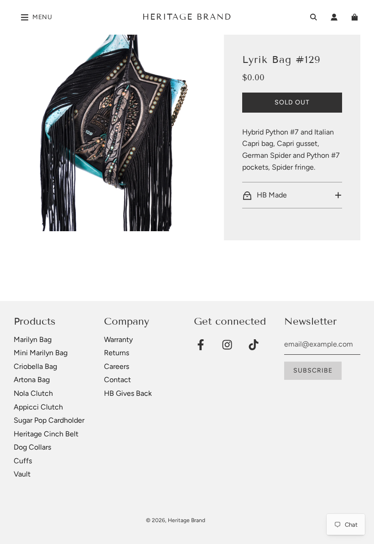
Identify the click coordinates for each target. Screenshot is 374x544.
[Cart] (355, 17)
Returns (116, 352)
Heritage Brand (187, 17)
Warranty (118, 339)
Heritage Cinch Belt (46, 434)
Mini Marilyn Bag (41, 352)
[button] (292, 195)
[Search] (313, 17)
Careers (116, 366)
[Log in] (334, 17)
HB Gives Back (128, 393)
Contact (117, 379)
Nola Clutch (33, 393)
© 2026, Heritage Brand (175, 520)
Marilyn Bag (33, 339)
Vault (22, 474)
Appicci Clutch (38, 407)
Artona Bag (32, 379)
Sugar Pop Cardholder (49, 420)
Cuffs (23, 460)
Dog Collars (32, 447)
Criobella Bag (35, 366)
